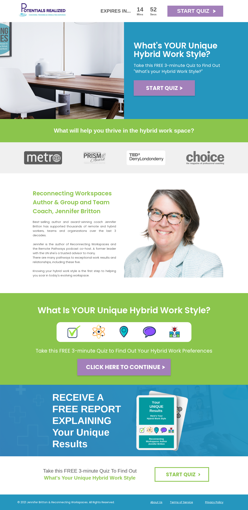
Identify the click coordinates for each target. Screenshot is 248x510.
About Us (156, 502)
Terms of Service (181, 502)
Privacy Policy (214, 502)
